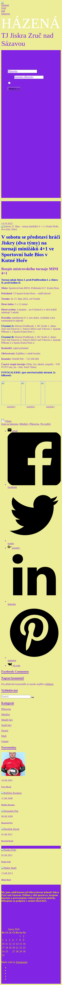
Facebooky (13, 188)
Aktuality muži (21, 153)
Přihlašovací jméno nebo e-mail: (24, 68)
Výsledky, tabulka (23, 79)
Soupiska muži (21, 148)
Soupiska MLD (22, 133)
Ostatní (4, 741)
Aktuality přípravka (24, 82)
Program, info (21, 74)
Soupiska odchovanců (25, 170)
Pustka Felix (6, 862)
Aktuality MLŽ (21, 111)
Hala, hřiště (13, 190)
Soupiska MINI (22, 91)
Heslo (11, 77)
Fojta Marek (6, 787)
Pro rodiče (13, 165)
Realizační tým (15, 159)
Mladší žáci (13, 99)
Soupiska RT (20, 162)
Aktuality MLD (22, 139)
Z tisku (11, 193)
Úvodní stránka (15, 68)
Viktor (8, 421)
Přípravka (12, 71)
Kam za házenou (16, 182)
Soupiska (18, 105)
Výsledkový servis (17, 185)
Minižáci (12, 85)
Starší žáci (13, 114)
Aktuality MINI (22, 96)
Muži (10, 142)
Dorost (4, 730)
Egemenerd (21, 962)
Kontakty (12, 156)
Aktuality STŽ (21, 125)
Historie (12, 176)
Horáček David (7, 841)
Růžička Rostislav (8, 805)
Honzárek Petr (7, 823)
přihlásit (49, 684)
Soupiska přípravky (24, 77)
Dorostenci (13, 128)
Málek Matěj (6, 880)
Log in (11, 62)
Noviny (11, 196)
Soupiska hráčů (21, 119)
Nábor (11, 173)
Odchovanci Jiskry (17, 168)
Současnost (13, 179)
